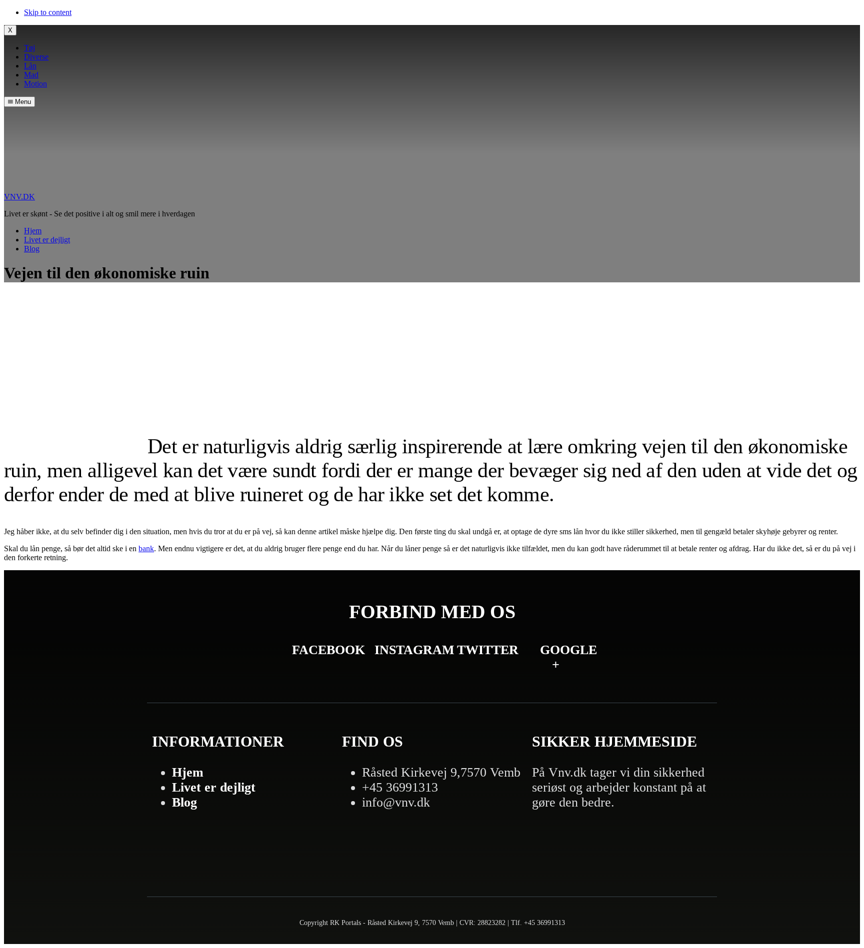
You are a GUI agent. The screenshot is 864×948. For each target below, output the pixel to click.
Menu (22, 101)
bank (146, 548)
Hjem (188, 772)
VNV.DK (19, 196)
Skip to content (48, 12)
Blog (184, 802)
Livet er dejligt (214, 787)
